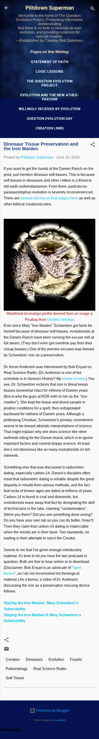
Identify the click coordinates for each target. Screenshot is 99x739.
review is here (73, 379)
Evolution (56, 659)
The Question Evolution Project (50, 83)
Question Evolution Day (50, 119)
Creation (13, 659)
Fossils (76, 659)
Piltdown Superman (49, 8)
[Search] (92, 9)
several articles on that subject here (49, 198)
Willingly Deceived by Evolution (49, 109)
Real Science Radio (49, 669)
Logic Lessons (49, 71)
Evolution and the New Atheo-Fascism (49, 97)
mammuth (59, 720)
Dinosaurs (34, 659)
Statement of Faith (49, 62)
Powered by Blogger (52, 710)
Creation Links (49, 128)
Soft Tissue (15, 678)
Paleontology (16, 669)
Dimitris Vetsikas (60, 319)
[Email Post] (6, 650)
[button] (92, 145)
